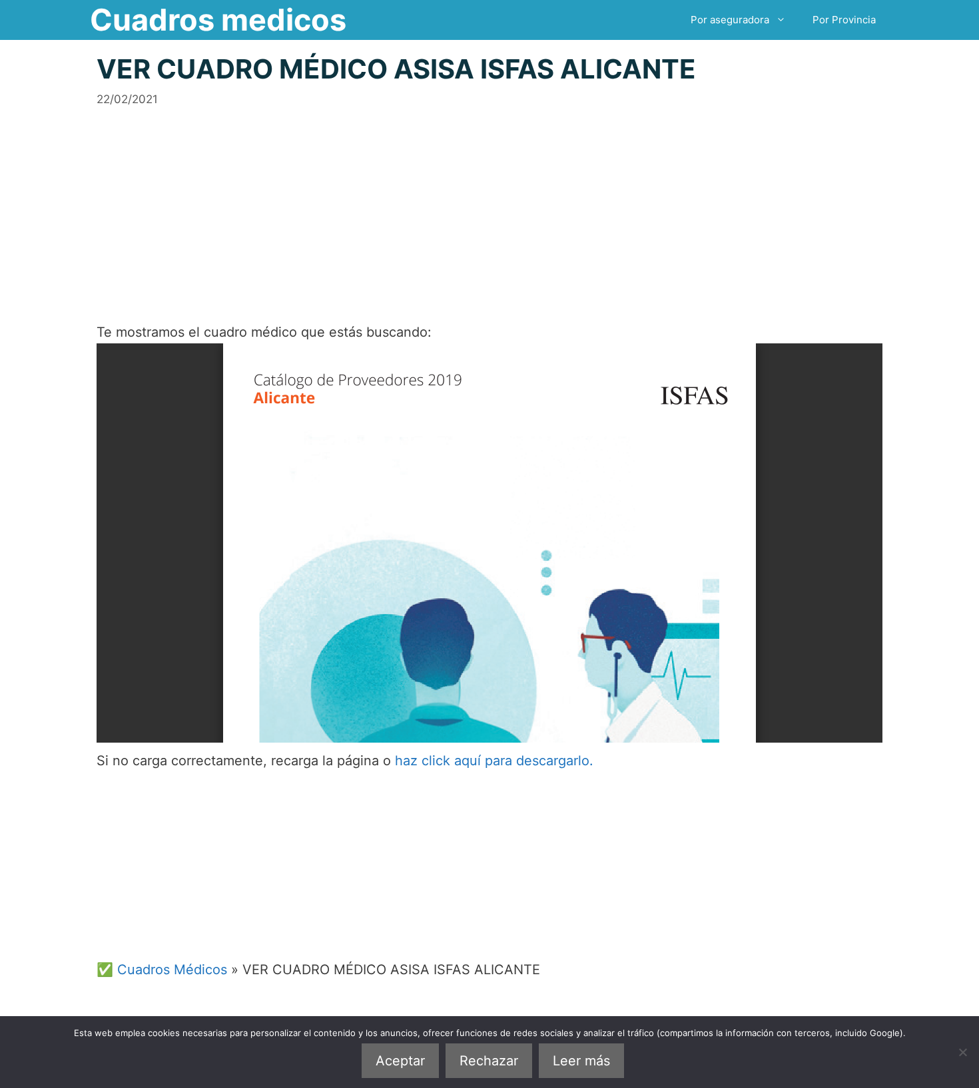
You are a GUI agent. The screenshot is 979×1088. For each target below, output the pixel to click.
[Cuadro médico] (489, 543)
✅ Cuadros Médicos (162, 970)
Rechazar (489, 1061)
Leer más (581, 1061)
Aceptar (400, 1061)
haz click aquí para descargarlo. (494, 761)
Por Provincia (844, 19)
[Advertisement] (489, 201)
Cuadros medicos (218, 19)
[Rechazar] (962, 1052)
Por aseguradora (730, 19)
